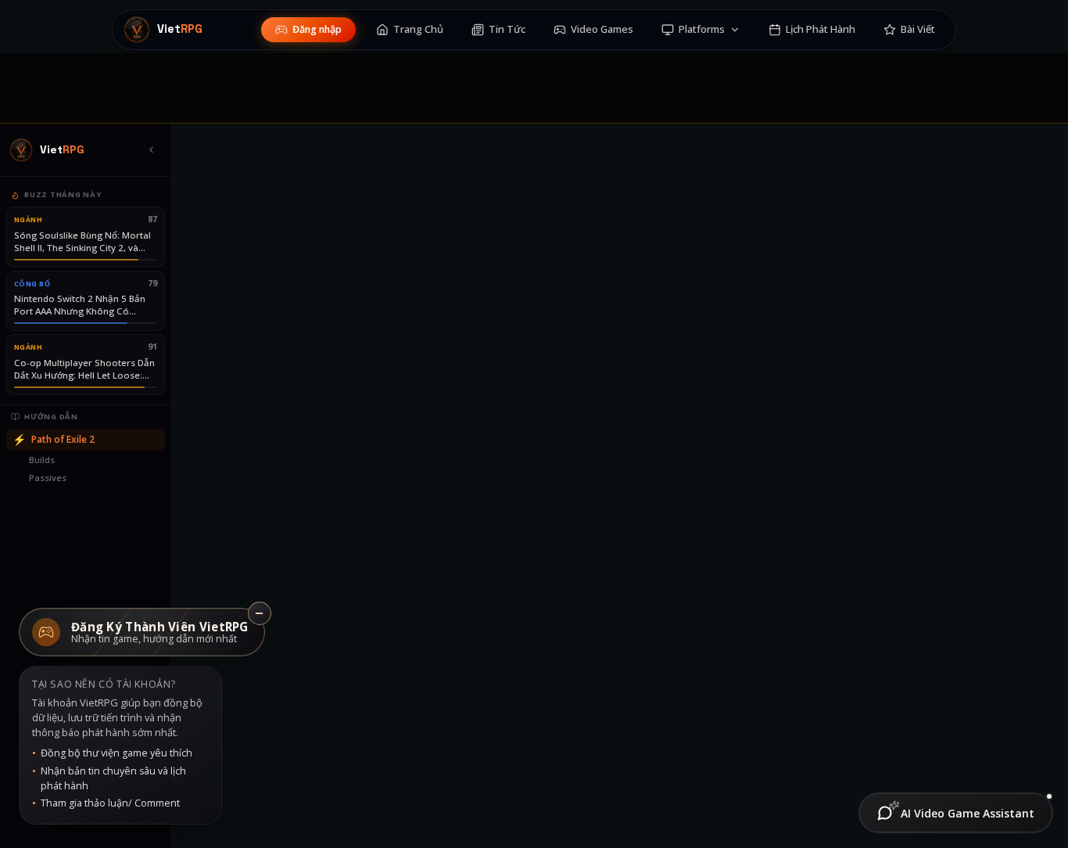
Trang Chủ (418, 29)
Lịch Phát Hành (820, 29)
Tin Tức (507, 29)
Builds (42, 459)
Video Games (602, 29)
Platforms (702, 29)
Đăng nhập (317, 29)
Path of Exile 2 (54, 439)
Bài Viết (918, 29)
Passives (47, 477)
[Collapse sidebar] (151, 150)
